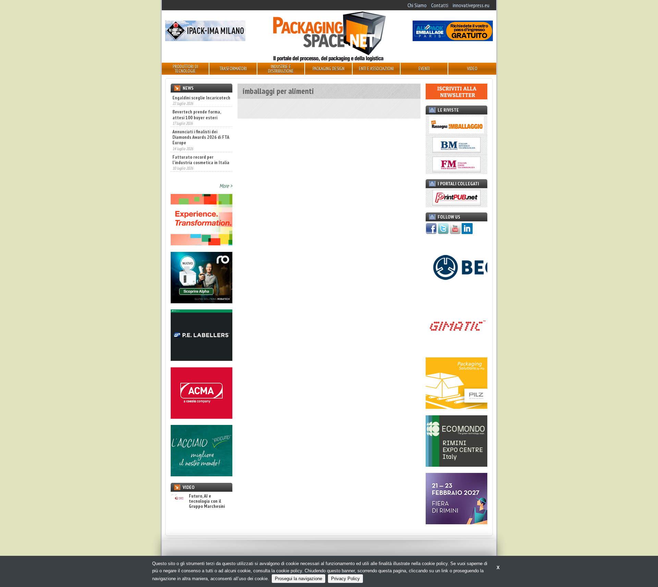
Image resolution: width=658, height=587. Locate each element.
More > (225, 185)
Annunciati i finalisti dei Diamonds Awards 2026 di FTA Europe (200, 122)
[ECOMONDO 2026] (456, 464)
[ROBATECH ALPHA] (201, 301)
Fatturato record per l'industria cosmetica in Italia (200, 144)
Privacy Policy (345, 578)
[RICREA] (201, 474)
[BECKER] (456, 291)
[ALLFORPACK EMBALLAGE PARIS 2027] (453, 39)
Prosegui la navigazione (298, 578)
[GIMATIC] (456, 349)
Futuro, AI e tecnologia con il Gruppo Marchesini (207, 501)
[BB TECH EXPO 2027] (456, 522)
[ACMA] (201, 416)
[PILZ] (456, 406)
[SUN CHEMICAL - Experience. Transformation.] (201, 243)
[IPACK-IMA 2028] (205, 39)
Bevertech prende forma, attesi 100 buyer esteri (196, 99)
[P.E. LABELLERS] (201, 358)
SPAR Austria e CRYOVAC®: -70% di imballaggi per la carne (197, 167)
